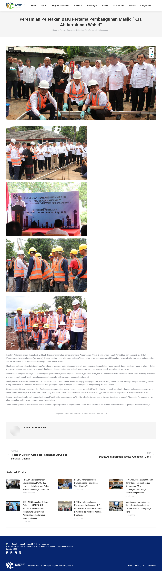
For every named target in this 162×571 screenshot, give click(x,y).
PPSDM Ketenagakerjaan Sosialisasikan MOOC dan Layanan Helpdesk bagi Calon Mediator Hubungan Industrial (36, 485)
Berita (11, 48)
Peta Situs (152, 565)
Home (130, 565)
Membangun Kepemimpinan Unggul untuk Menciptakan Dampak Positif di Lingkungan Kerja (139, 507)
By (88, 414)
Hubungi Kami (140, 565)
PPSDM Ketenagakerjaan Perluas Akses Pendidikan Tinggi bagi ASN (86, 483)
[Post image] (13, 484)
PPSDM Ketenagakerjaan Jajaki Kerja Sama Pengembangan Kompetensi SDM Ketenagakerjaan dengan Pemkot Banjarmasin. (139, 486)
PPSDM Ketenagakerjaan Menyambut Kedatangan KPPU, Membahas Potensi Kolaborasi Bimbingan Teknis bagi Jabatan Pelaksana (88, 508)
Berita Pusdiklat (14, 52)
